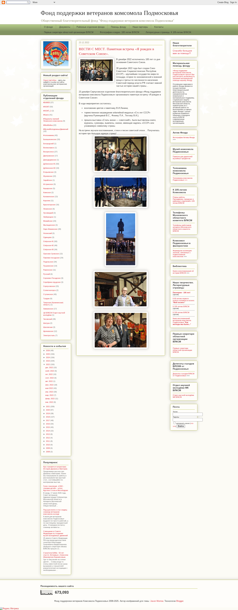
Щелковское (48, 331)
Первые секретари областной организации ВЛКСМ (68, 32)
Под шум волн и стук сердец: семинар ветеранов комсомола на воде (55, 512)
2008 (48, 452)
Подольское (48, 262)
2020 (48, 410)
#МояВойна (48, 125)
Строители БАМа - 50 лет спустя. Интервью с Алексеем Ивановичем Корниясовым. (55, 555)
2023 (48, 361)
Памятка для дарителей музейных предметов (182, 157)
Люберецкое (48, 217)
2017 (48, 420)
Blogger (179, 601)
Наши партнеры (140, 27)
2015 (48, 427)
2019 (48, 413)
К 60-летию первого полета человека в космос (183, 300)
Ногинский (47, 233)
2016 (48, 424)
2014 (48, 431)
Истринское (48, 184)
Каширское (47, 188)
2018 (48, 417)
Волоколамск (48, 148)
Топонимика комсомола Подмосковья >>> (182, 179)
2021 (48, 406)
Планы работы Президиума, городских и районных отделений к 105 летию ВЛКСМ (184, 200)
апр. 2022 (49, 392)
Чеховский (47, 319)
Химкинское (48, 309)
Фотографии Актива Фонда (184, 137)
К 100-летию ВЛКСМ (181, 312)
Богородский (48, 144)
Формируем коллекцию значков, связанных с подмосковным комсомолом (182, 253)
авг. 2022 (49, 381)
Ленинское (47, 209)
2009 (48, 448)
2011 (48, 441)
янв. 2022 (49, 402)
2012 (48, 438)
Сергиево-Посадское (52, 278)
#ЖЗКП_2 (47, 111)
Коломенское (48, 197)
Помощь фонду (118, 27)
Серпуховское (49, 286)
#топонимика (48, 135)
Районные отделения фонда (90, 27)
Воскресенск (48, 152)
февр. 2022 (50, 399)
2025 (48, 354)
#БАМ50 (46, 102)
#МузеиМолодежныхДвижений (55, 129)
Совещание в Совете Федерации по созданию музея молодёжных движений (55, 533)
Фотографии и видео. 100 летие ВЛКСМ (119, 32)
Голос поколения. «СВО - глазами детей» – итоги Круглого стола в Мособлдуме (55, 488)
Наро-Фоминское (50, 229)
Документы (64, 27)
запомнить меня (182, 423)
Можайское (47, 221)
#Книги (46, 115)
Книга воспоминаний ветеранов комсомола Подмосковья (182, 321)
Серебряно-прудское (52, 282)
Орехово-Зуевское (51, 254)
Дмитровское (48, 156)
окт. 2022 (49, 374)
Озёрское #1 (48, 241)
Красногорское (49, 205)
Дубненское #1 (49, 164)
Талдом (46, 298)
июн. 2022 (49, 385)
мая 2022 (49, 388)
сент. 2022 (49, 378)
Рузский (46, 274)
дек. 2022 (49, 367)
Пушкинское (48, 266)
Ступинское (48, 294)
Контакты (158, 27)
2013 (48, 434)
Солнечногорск (49, 290)
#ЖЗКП (46, 107)
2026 (48, 350)
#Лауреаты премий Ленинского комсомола (52, 120)
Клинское (47, 192)
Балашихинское (49, 139)
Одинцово (47, 237)
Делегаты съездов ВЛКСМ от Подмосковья (183, 375)
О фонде (48, 27)
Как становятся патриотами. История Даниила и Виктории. (55, 468)
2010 (48, 445)
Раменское (47, 270)
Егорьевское (48, 172)
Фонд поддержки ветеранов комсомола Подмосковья (109, 12)
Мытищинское (49, 225)
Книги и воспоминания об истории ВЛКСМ (183, 272)
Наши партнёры (49, 80)
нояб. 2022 (50, 371)
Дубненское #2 (49, 168)
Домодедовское (49, 160)
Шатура (46, 323)
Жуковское (47, 176)
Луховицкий (48, 213)
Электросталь (49, 335)
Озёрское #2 (48, 245)
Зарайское (47, 180)
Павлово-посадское (51, 258)
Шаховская (47, 327)
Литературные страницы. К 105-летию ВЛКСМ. (169, 32)
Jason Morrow (156, 601)
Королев (46, 201)
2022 (48, 364)
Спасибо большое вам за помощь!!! (182, 52)
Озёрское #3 (48, 249)
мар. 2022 (49, 395)
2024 (48, 357)
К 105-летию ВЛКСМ (181, 306)
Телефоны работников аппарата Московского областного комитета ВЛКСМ (182, 228)
